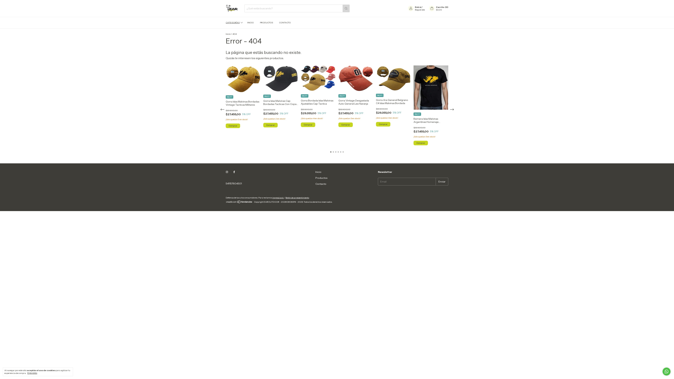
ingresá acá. (278, 197)
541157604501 (234, 183)
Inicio (250, 22)
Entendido (32, 373)
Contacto (285, 22)
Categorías (233, 22)
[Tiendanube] (239, 202)
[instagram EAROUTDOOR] (227, 172)
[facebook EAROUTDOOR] (234, 172)
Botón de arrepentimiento (297, 197)
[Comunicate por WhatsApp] (666, 371)
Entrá (418, 7)
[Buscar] (346, 8)
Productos (266, 22)
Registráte (420, 9)
